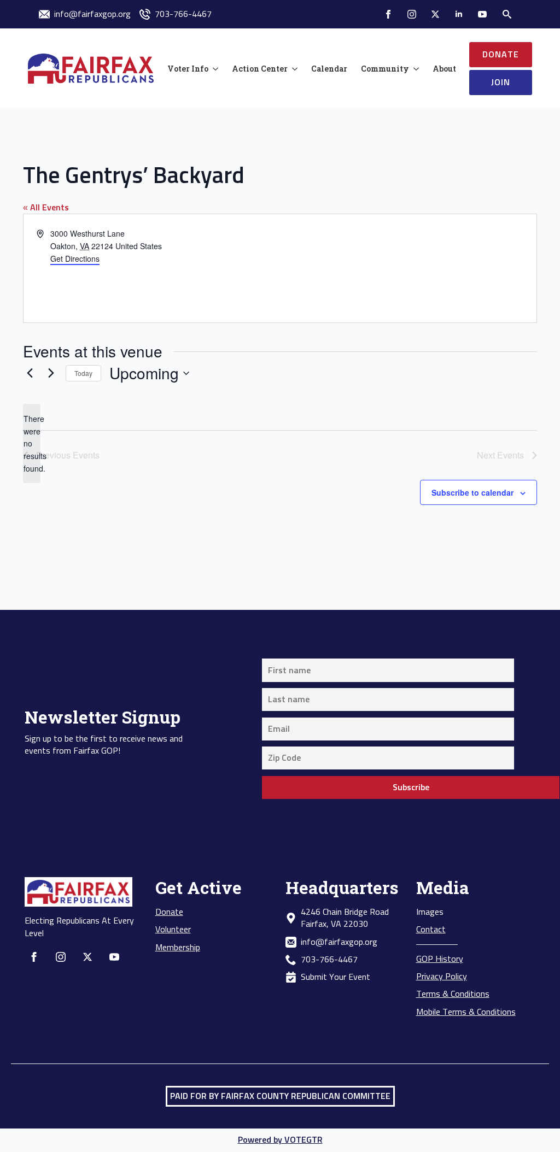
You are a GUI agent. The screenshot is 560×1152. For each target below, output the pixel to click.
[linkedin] (458, 14)
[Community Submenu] (414, 68)
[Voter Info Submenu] (213, 68)
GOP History (439, 959)
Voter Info (187, 68)
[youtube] (482, 14)
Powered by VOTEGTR (280, 1140)
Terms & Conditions (452, 994)
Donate (169, 912)
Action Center (260, 68)
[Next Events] (50, 373)
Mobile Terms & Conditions (466, 1012)
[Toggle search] (507, 14)
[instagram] (411, 14)
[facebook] (388, 14)
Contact (431, 929)
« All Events (46, 207)
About (444, 68)
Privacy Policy (441, 976)
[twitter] (435, 14)
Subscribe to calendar (472, 492)
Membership (177, 947)
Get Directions (75, 258)
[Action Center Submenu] (293, 68)
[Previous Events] (29, 373)
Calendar (329, 68)
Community (385, 68)
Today (83, 373)
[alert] (31, 443)
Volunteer (173, 929)
